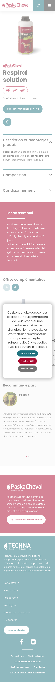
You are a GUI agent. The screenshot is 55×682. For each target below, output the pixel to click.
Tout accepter (27, 353)
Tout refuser (27, 360)
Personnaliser (27, 368)
